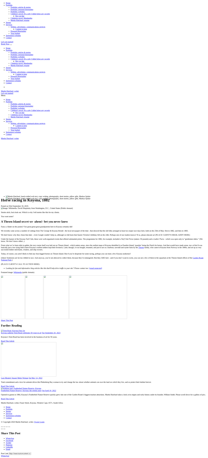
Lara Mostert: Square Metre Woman (14, 378)
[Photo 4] (98, 318)
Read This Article (7, 341)
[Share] (4, 426)
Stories (8, 22)
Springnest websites (13, 36)
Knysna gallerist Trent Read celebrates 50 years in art (21, 333)
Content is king (21, 29)
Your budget (15, 33)
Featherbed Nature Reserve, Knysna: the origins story (21, 391)
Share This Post (7, 320)
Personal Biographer (18, 31)
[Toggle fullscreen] (7, 426)
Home (8, 3)
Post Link (5, 453)
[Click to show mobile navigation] (11, 44)
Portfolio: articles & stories (21, 7)
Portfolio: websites (18, 12)
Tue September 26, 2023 (51, 333)
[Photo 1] (13, 318)
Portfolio (9, 5)
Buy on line (19, 16)
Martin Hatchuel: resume (20, 20)
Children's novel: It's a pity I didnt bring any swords (30, 14)
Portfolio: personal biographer (22, 9)
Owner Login (39, 422)
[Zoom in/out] (9, 426)
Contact (9, 38)
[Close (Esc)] (2, 426)
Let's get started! (7, 42)
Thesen (141, 247)
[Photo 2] (34, 318)
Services (9, 25)
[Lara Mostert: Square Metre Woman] (28, 376)
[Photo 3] (56, 318)
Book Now (5, 44)
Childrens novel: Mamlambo (21, 18)
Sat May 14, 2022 (35, 378)
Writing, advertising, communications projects (28, 27)
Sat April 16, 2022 (49, 391)
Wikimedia (18, 272)
